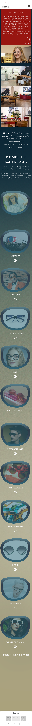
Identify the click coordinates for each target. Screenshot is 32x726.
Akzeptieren (10, 723)
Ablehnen (22, 723)
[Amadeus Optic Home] (5, 4)
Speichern (16, 723)
